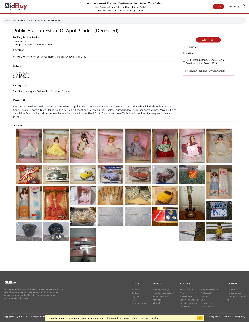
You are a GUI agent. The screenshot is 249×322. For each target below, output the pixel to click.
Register (135, 296)
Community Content (235, 296)
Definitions (185, 306)
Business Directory (209, 289)
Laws (203, 299)
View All (156, 303)
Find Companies (233, 293)
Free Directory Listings (163, 293)
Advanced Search (209, 306)
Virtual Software (160, 296)
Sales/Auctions (186, 289)
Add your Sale (208, 40)
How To (204, 296)
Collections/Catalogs (189, 299)
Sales (14, 20)
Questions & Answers (189, 303)
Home (7, 20)
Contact (135, 293)
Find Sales (231, 289)
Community (234, 6)
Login (218, 6)
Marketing (157, 299)
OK (200, 318)
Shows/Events (207, 303)
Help (228, 299)
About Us (136, 289)
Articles (183, 293)
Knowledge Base (139, 303)
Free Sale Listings (161, 289)
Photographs (206, 293)
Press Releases (186, 296)
